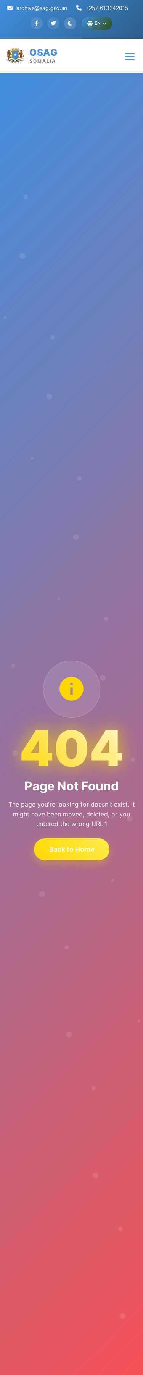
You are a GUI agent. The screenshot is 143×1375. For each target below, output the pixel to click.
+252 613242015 (106, 8)
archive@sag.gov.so (41, 8)
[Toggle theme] (70, 23)
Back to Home (71, 849)
